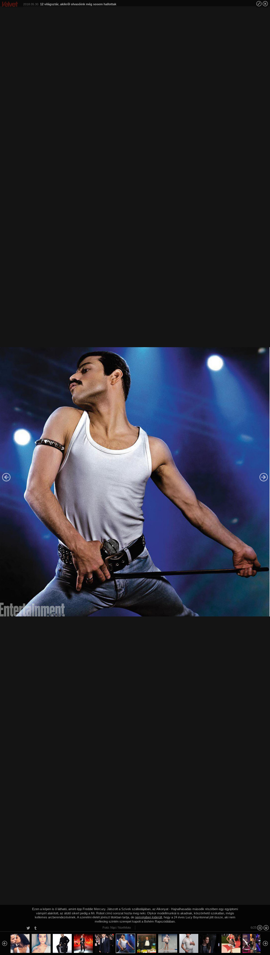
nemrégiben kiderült (148, 917)
